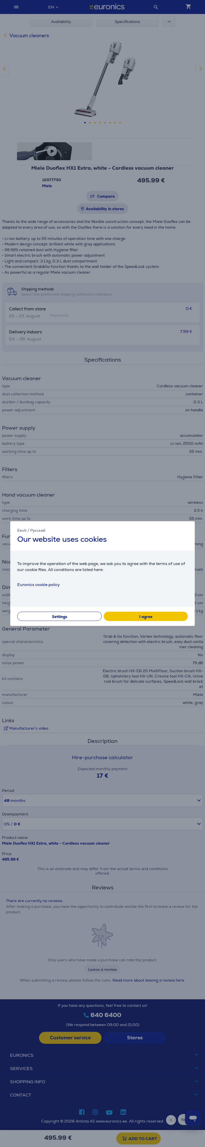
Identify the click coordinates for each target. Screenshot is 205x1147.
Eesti (21, 530)
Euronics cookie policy (38, 584)
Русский (37, 530)
